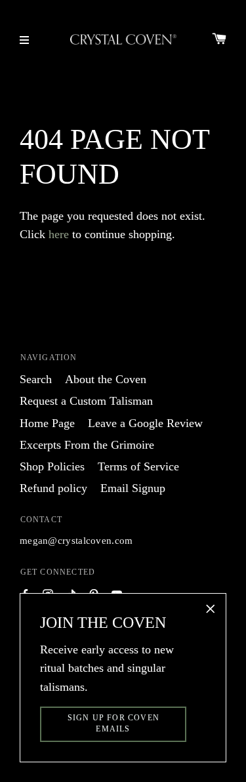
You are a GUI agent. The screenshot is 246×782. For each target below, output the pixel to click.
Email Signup (132, 488)
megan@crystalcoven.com (76, 540)
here (59, 234)
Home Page (47, 423)
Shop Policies (52, 466)
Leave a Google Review (145, 423)
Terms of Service (138, 466)
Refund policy (53, 488)
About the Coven (105, 379)
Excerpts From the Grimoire (87, 444)
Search (36, 379)
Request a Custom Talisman (86, 400)
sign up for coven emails (113, 723)
